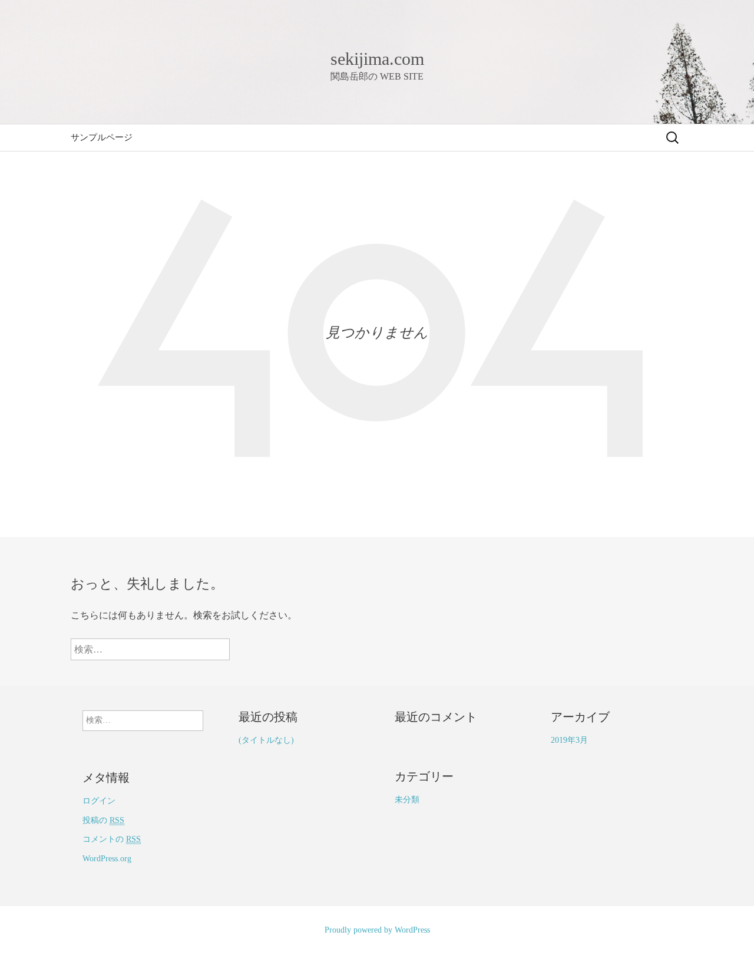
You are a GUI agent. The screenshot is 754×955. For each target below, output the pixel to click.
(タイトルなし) (266, 740)
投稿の (103, 820)
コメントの (111, 839)
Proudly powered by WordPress (377, 930)
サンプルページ (102, 137)
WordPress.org (106, 858)
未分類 (407, 799)
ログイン (98, 800)
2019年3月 (569, 740)
